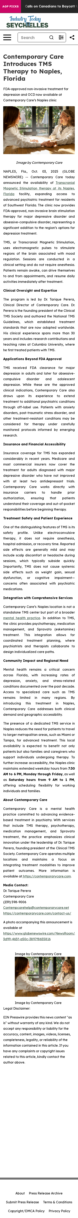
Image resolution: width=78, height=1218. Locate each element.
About (20, 1193)
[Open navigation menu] (7, 37)
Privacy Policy (59, 1211)
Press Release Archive (46, 1193)
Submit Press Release (22, 1202)
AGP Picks (10, 6)
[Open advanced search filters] (61, 37)
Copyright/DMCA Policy (26, 1211)
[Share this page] (72, 37)
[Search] (51, 37)
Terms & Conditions (57, 1202)
